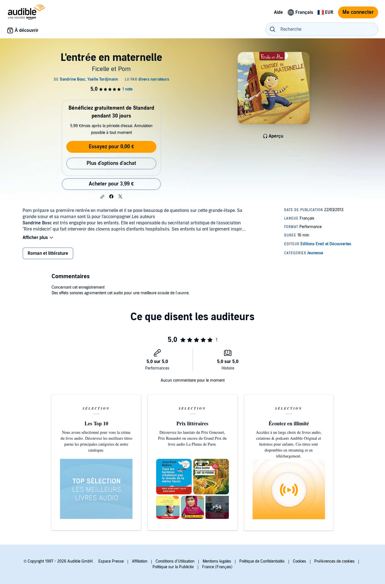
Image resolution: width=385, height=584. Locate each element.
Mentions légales (217, 561)
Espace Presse (111, 561)
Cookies (299, 561)
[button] (102, 196)
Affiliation (139, 561)
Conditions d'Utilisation (175, 561)
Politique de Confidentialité (262, 561)
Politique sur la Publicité (173, 567)
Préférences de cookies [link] (334, 561)
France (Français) (217, 567)
